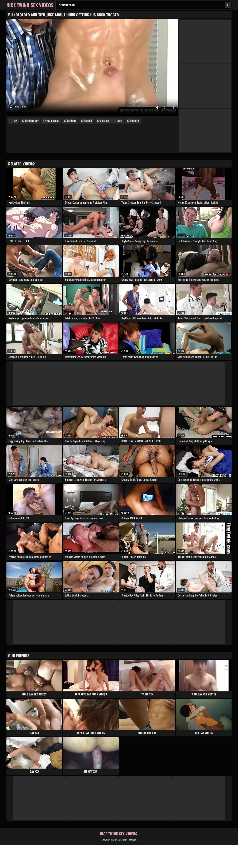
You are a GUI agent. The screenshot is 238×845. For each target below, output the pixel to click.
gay (15, 120)
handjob (88, 120)
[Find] (228, 5)
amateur (104, 120)
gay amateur (53, 120)
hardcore (71, 120)
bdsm (119, 120)
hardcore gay (32, 120)
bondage (134, 120)
